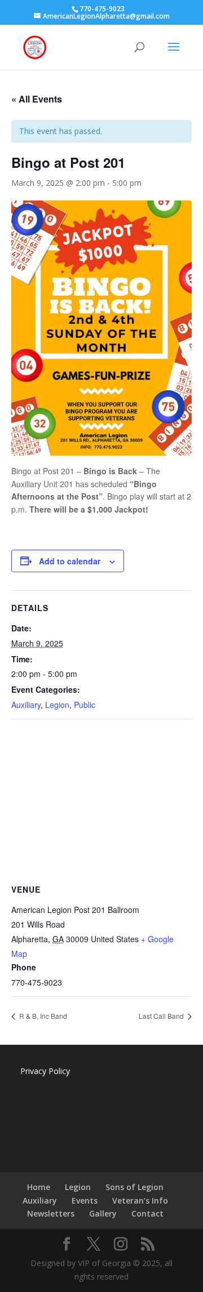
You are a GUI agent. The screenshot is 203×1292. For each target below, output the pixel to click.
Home (38, 1187)
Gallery (103, 1213)
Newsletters (50, 1213)
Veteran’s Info (140, 1200)
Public (84, 704)
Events (85, 1200)
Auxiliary (26, 704)
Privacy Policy (45, 1071)
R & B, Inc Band (42, 1016)
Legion (57, 704)
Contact (147, 1213)
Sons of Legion (134, 1187)
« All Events (36, 98)
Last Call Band (162, 1016)
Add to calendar (69, 561)
